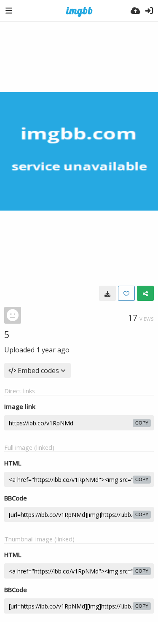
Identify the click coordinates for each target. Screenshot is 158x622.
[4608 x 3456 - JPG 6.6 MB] (107, 293)
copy (141, 422)
